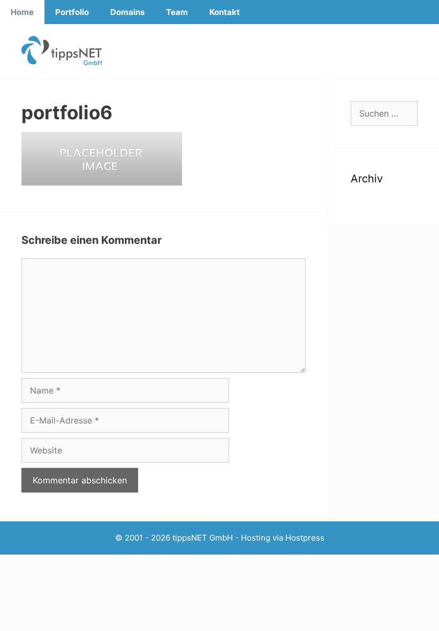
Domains (127, 12)
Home (22, 12)
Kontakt (224, 12)
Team (177, 12)
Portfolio (72, 12)
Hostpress (304, 538)
